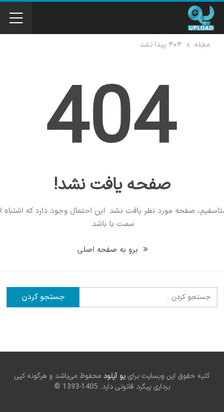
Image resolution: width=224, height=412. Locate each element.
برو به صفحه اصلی (108, 250)
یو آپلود (114, 376)
